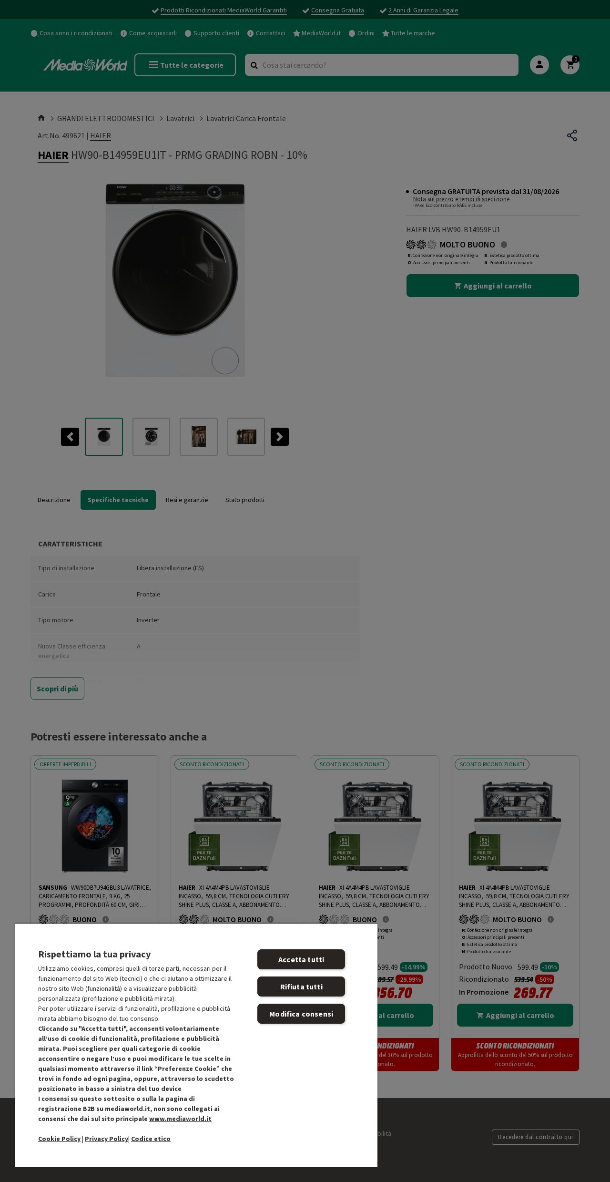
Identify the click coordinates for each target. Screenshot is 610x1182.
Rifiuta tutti (301, 986)
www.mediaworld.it (180, 1118)
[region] (196, 1045)
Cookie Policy (59, 1138)
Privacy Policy (106, 1138)
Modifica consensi (301, 1013)
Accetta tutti (301, 959)
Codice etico (151, 1138)
